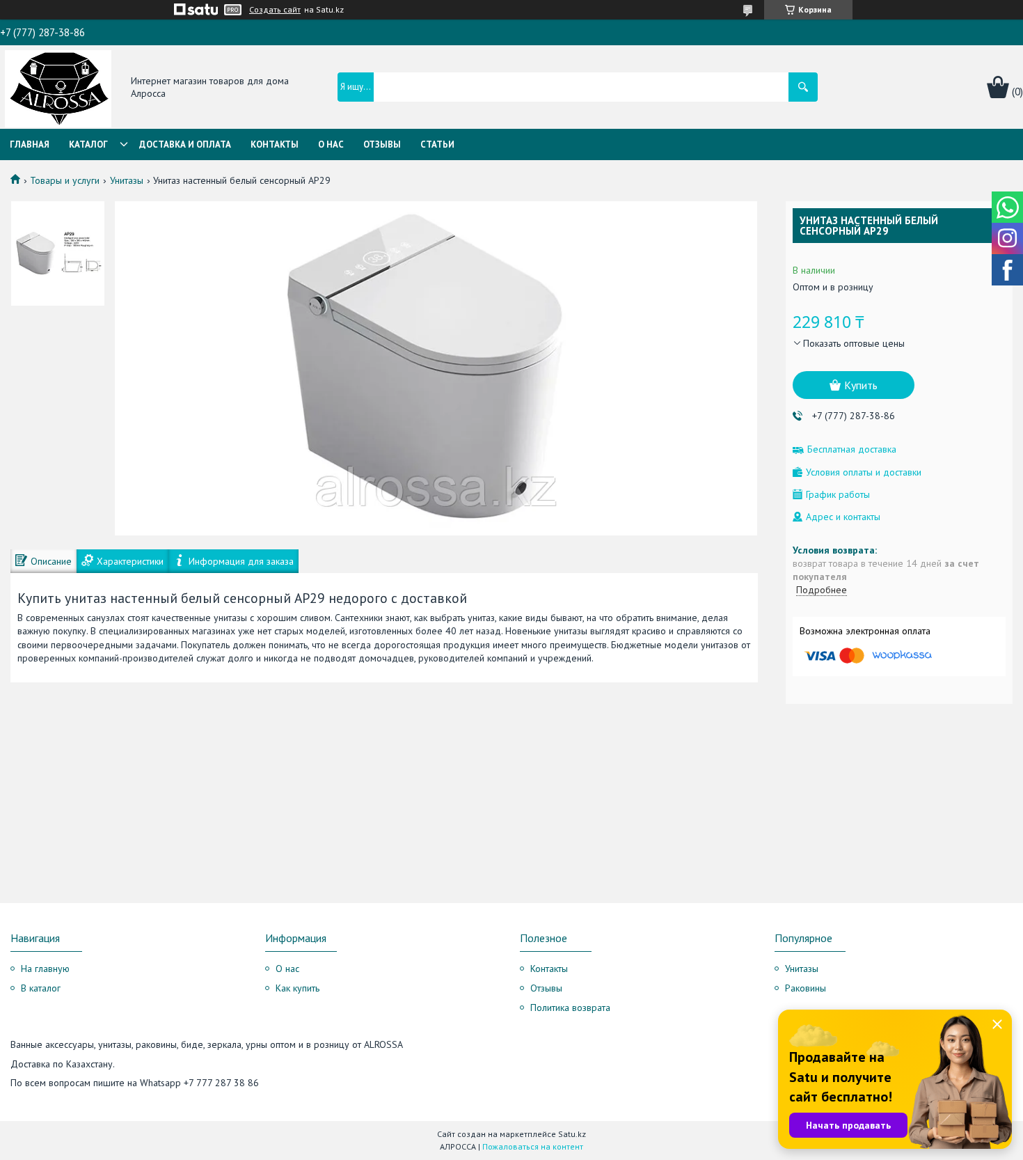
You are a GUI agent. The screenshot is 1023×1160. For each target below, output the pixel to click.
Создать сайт (275, 10)
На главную (45, 968)
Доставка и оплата (185, 144)
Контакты (275, 144)
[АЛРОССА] (58, 88)
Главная (29, 144)
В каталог (41, 988)
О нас (331, 144)
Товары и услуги (65, 180)
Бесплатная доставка (851, 449)
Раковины (805, 988)
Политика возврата (570, 1007)
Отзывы (382, 144)
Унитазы (126, 180)
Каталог (88, 144)
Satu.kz (572, 1134)
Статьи (437, 144)
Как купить (297, 988)
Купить (861, 385)
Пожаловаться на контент (532, 1146)
